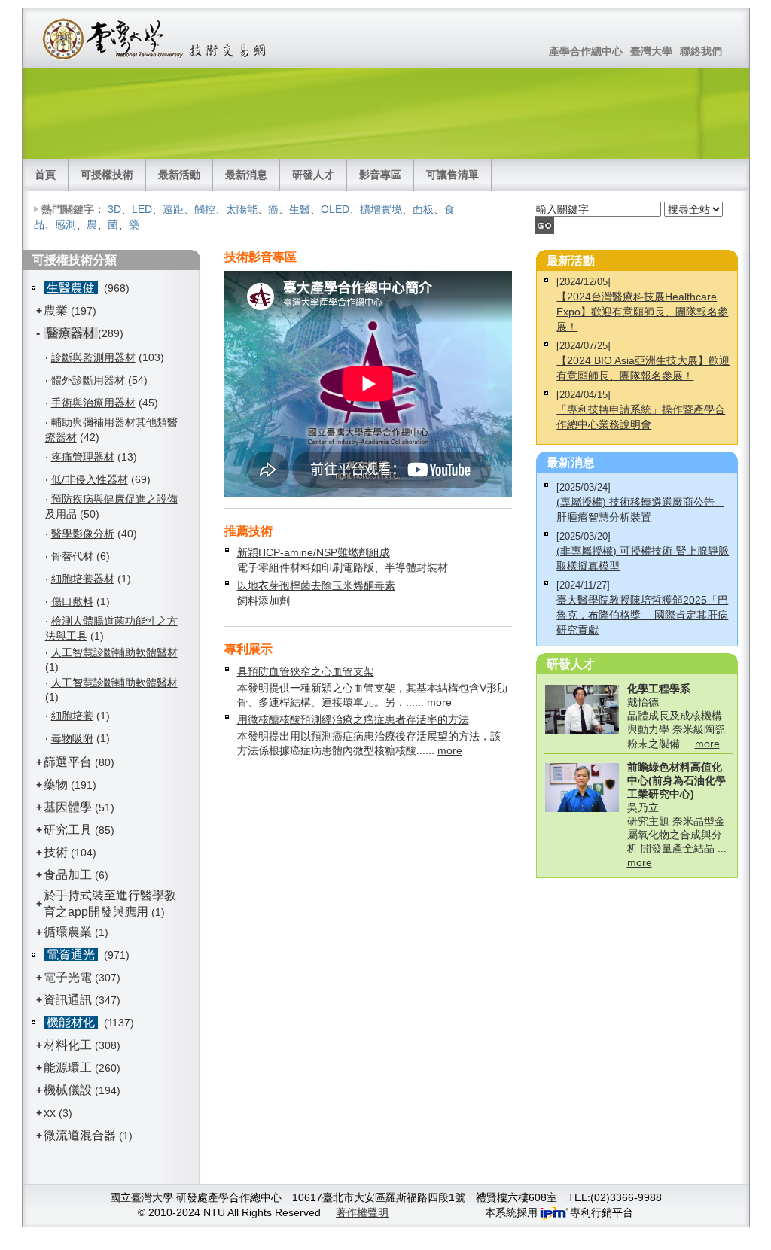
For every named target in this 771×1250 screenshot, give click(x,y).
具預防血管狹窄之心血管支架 (305, 671)
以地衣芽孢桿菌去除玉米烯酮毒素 (316, 585)
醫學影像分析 (82, 534)
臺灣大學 (651, 51)
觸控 (204, 209)
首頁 (45, 175)
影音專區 (380, 175)
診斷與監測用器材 (93, 357)
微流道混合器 (80, 1135)
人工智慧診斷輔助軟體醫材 (114, 652)
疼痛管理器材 (82, 457)
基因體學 (68, 807)
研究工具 (68, 829)
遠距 (173, 209)
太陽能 (242, 209)
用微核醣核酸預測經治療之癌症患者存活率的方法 (353, 719)
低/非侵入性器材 (89, 479)
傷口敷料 (72, 601)
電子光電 (68, 977)
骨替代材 (72, 556)
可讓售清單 (452, 175)
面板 (423, 209)
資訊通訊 (68, 999)
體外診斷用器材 (88, 380)
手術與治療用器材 (93, 403)
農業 (56, 310)
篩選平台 (68, 762)
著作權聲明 (362, 1212)
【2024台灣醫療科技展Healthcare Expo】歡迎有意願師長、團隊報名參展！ (642, 311)
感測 (65, 224)
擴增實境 (381, 209)
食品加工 (68, 874)
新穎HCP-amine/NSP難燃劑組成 (313, 552)
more (439, 702)
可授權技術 (107, 175)
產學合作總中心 (586, 51)
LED (142, 209)
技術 (56, 852)
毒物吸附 (72, 738)
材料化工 (68, 1045)
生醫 (299, 209)
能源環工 (68, 1067)
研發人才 (313, 175)
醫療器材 (71, 333)
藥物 (56, 784)
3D (114, 209)
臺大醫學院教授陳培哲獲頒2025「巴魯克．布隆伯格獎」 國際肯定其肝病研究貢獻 (642, 615)
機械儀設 (68, 1090)
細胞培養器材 (82, 579)
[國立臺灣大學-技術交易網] (155, 38)
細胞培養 (72, 716)
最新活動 (179, 175)
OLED (335, 209)
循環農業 (68, 932)
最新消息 (246, 175)
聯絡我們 (701, 51)
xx (50, 1112)
